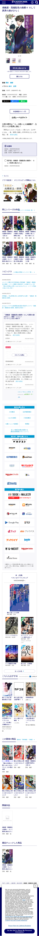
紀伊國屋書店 (27, 412)
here (24, 899)
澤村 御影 (9, 83)
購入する (19, 76)
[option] (8, 823)
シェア (15, 101)
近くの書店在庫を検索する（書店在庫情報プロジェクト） (19, 430)
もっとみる (18, 671)
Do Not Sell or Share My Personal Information (18, 916)
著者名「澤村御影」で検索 (24, 739)
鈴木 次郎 (12, 86)
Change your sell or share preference (16, 920)
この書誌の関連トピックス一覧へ (22, 272)
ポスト (7, 101)
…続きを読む (13, 134)
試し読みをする (20, 68)
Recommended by (24, 676)
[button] (34, 61)
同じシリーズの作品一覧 (25, 210)
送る (24, 101)
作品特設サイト (18, 111)
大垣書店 (12, 412)
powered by (21, 394)
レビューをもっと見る (24, 392)
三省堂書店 (27, 418)
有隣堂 (27, 424)
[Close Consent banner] (35, 886)
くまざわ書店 (12, 418)
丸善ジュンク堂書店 (12, 424)
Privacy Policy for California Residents (19, 925)
